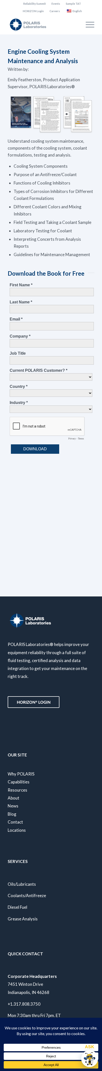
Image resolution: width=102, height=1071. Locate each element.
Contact (15, 822)
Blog (12, 814)
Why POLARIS (21, 773)
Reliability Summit (34, 3)
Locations (17, 830)
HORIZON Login (33, 11)
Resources (17, 790)
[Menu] (87, 24)
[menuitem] (35, 3)
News (13, 805)
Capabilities (18, 781)
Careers (55, 11)
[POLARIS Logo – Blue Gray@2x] (42, 24)
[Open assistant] (89, 1058)
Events (55, 3)
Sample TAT (73, 3)
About (13, 798)
